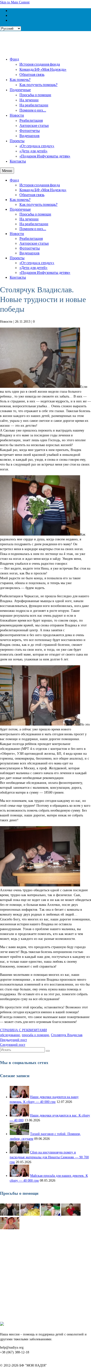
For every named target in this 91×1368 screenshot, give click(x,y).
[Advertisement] (45, 1276)
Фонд (14, 59)
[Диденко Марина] (9, 1228)
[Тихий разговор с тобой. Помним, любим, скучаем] (19, 1134)
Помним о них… (32, 110)
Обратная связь (31, 74)
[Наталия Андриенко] (30, 1214)
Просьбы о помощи (35, 94)
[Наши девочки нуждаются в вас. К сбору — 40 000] (19, 1115)
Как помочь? (20, 79)
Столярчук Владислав (67, 1035)
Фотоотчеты (29, 130)
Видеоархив (29, 135)
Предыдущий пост (13, 1040)
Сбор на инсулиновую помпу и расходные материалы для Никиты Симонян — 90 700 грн (49, 1157)
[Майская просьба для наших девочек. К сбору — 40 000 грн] (19, 1176)
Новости (17, 115)
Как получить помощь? (38, 84)
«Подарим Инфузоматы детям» (44, 156)
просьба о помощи (35, 1035)
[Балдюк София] (51, 1214)
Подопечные (20, 89)
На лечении (29, 99)
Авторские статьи (34, 125)
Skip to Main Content (15, 2)
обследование (10, 1035)
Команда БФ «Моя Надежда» (42, 69)
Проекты (17, 140)
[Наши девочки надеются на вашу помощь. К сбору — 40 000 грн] (19, 1097)
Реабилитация (31, 120)
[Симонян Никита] (10, 1214)
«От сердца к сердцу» (36, 145)
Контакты (18, 161)
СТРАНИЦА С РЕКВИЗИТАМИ (23, 1030)
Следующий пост (12, 1045)
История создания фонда (39, 64)
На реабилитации (33, 105)
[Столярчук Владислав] (71, 1214)
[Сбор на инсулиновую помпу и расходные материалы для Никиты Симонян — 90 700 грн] (19, 1152)
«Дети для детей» (33, 150)
